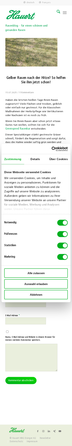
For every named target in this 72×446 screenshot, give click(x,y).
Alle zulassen (36, 273)
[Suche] (56, 12)
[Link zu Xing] (54, 431)
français (46, 2)
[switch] (62, 234)
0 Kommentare (26, 92)
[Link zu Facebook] (38, 431)
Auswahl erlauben (36, 283)
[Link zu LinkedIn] (49, 431)
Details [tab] (35, 159)
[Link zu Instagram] (43, 431)
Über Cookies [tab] (58, 159)
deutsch (31, 2)
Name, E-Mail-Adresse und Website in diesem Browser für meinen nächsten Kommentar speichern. (30, 338)
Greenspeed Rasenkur (17, 128)
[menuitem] (29, 2)
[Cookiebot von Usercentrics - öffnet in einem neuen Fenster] (52, 148)
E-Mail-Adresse (12, 315)
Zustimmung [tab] (12, 159)
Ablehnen (36, 294)
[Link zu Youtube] (60, 431)
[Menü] (65, 12)
